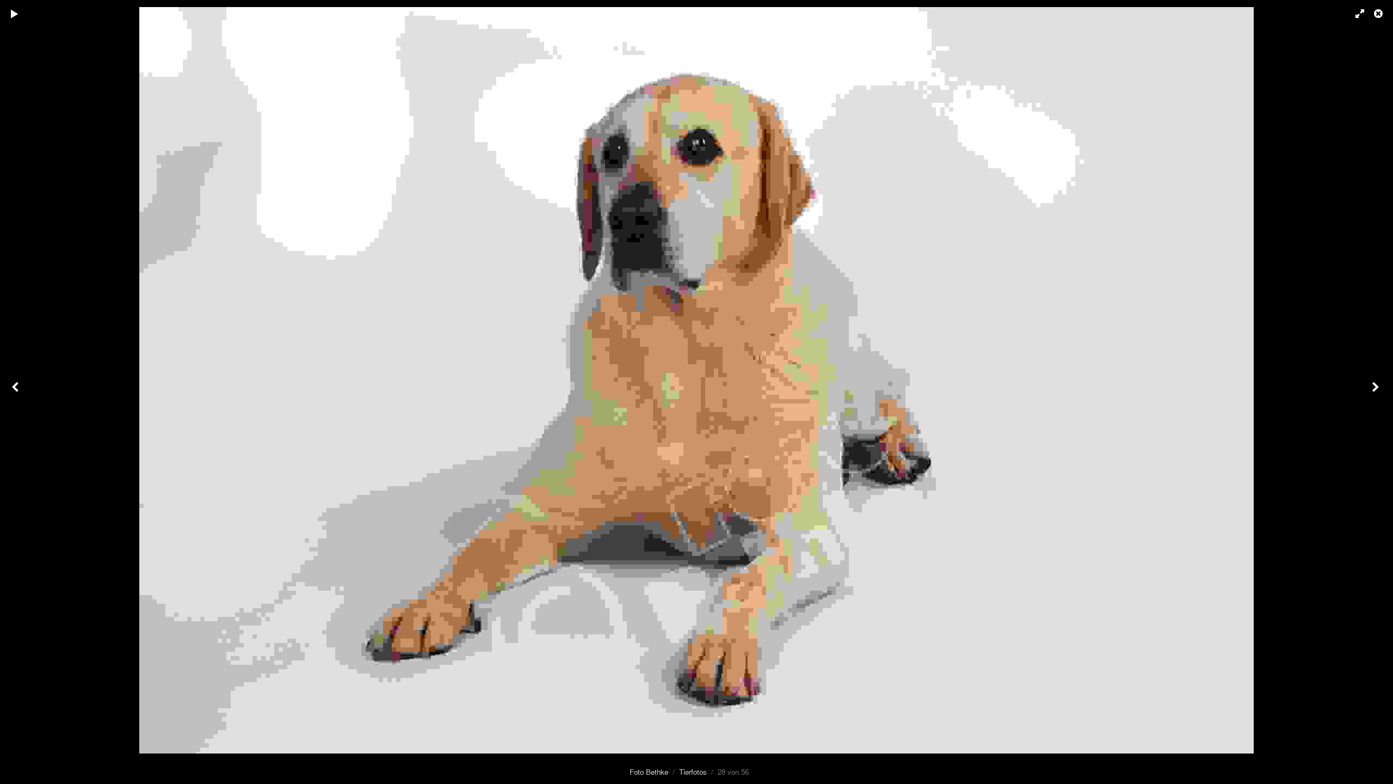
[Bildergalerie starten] (14, 13)
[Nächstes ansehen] (1376, 392)
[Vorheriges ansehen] (16, 392)
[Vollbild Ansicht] (1355, 13)
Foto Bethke (649, 772)
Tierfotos (693, 772)
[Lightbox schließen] (1379, 13)
